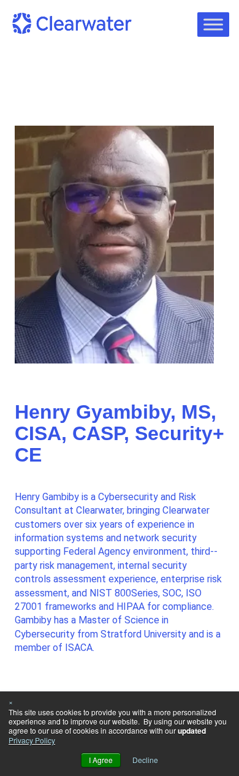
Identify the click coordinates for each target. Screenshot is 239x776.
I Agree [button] (101, 760)
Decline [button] (145, 760)
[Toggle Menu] (213, 24)
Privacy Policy (32, 740)
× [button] (11, 701)
